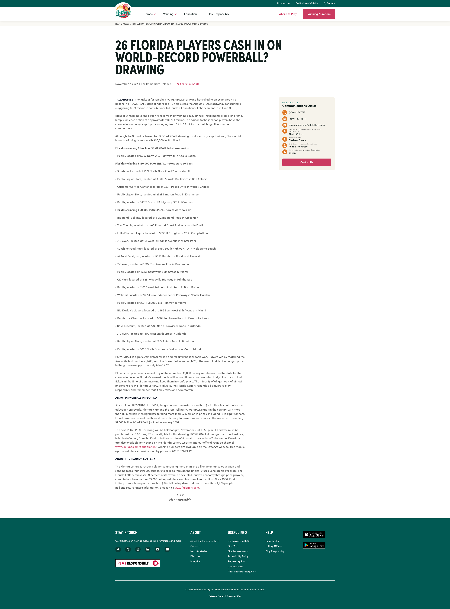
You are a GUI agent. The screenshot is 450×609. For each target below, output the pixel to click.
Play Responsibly (218, 14)
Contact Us (306, 162)
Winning (168, 14)
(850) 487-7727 (297, 112)
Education (190, 14)
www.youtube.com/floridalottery (135, 447)
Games (148, 14)
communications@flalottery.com (307, 125)
